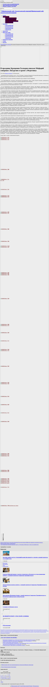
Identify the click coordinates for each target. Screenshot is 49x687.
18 (2, 678)
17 (1, 678)
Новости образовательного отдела (11, 21)
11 (2, 676)
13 (5, 676)
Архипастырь (5, 31)
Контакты (5, 42)
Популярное (5, 564)
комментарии (5, 566)
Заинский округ (8, 29)
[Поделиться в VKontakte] (3, 534)
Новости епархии (7, 44)
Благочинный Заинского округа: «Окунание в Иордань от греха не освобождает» (19, 544)
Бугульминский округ (9, 26)
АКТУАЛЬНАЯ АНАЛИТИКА (10, 637)
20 (5, 678)
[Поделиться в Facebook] (3, 539)
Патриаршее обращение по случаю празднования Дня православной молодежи (19, 639)
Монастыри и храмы (6, 32)
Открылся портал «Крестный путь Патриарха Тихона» (14, 645)
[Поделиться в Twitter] (3, 540)
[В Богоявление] (6, 623)
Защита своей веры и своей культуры (10, 642)
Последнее (5, 563)
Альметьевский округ (9, 25)
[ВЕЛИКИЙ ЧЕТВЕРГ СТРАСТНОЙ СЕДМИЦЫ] (6, 613)
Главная (4, 15)
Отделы (4, 41)
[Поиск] (0, 1)
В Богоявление (7, 625)
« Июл (1, 681)
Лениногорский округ (9, 28)
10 (1, 676)
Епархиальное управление (8, 39)
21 (6, 678)
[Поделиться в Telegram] (3, 536)
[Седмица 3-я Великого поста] (6, 604)
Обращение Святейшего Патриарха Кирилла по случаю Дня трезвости (17, 640)
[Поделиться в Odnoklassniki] (3, 535)
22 (8, 678)
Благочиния (5, 24)
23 (9, 678)
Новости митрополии (9, 22)
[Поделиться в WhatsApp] (3, 537)
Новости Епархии (6, 17)
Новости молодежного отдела (11, 18)
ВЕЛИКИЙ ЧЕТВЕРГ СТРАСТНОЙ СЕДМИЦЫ (16, 616)
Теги (4, 565)
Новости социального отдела (10, 19)
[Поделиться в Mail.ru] (3, 538)
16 (9, 676)
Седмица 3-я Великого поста (10, 607)
